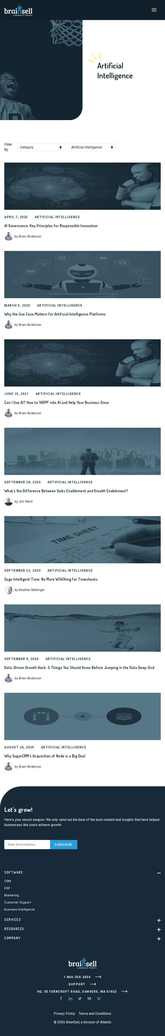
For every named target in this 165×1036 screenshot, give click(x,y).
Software (13, 872)
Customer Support (17, 902)
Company (12, 938)
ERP (7, 888)
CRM (7, 881)
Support (77, 984)
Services (12, 919)
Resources (14, 929)
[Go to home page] (18, 10)
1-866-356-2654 (77, 977)
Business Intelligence (19, 909)
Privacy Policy (64, 1014)
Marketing (11, 895)
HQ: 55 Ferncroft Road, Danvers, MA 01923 (77, 991)
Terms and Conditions (95, 1014)
